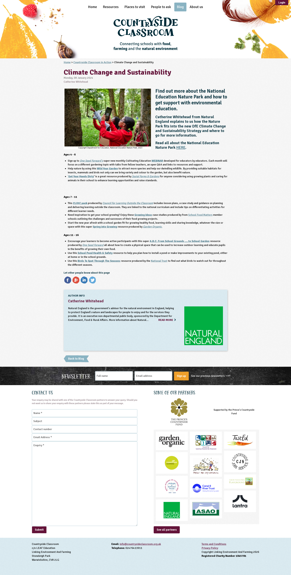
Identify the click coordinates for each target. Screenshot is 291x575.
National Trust (159, 261)
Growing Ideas (143, 214)
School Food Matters (200, 214)
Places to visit (134, 7)
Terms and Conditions (214, 544)
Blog (180, 7)
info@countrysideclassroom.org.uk (140, 544)
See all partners (167, 530)
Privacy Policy (210, 548)
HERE (180, 147)
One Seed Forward (93, 245)
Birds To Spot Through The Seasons (99, 261)
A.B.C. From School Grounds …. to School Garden (179, 241)
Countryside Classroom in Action (92, 62)
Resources (111, 7)
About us (196, 7)
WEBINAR (157, 160)
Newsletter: (76, 376)
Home (92, 7)
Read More (166, 320)
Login (281, 2)
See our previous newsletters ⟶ (210, 376)
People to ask (161, 7)
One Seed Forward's (91, 160)
